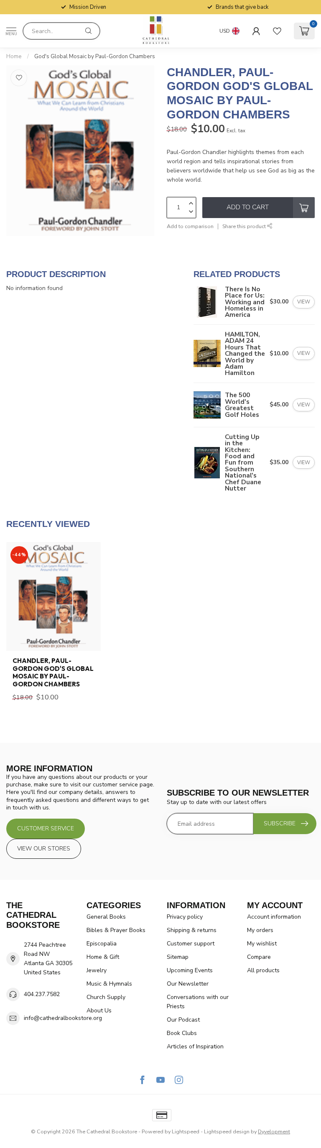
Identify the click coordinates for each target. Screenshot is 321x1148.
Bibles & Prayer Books (116, 930)
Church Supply (106, 997)
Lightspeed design (227, 1131)
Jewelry (97, 970)
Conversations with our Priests (198, 1001)
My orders (260, 930)
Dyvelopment (274, 1131)
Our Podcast (183, 1020)
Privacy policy (185, 917)
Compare (259, 957)
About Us (99, 1010)
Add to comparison (190, 226)
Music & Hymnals (109, 984)
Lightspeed (185, 1131)
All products (263, 970)
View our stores (43, 849)
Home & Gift (103, 957)
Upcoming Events (190, 970)
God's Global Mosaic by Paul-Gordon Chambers (94, 56)
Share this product (244, 226)
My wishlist (262, 944)
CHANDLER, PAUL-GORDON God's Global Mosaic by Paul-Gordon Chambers (53, 672)
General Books (106, 917)
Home (14, 56)
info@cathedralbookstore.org (63, 1018)
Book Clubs (182, 1033)
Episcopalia (102, 944)
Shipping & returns (192, 930)
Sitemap (178, 957)
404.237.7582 (42, 994)
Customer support (190, 944)
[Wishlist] (277, 31)
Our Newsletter (188, 984)
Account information (274, 917)
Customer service (45, 828)
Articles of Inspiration (195, 1046)
